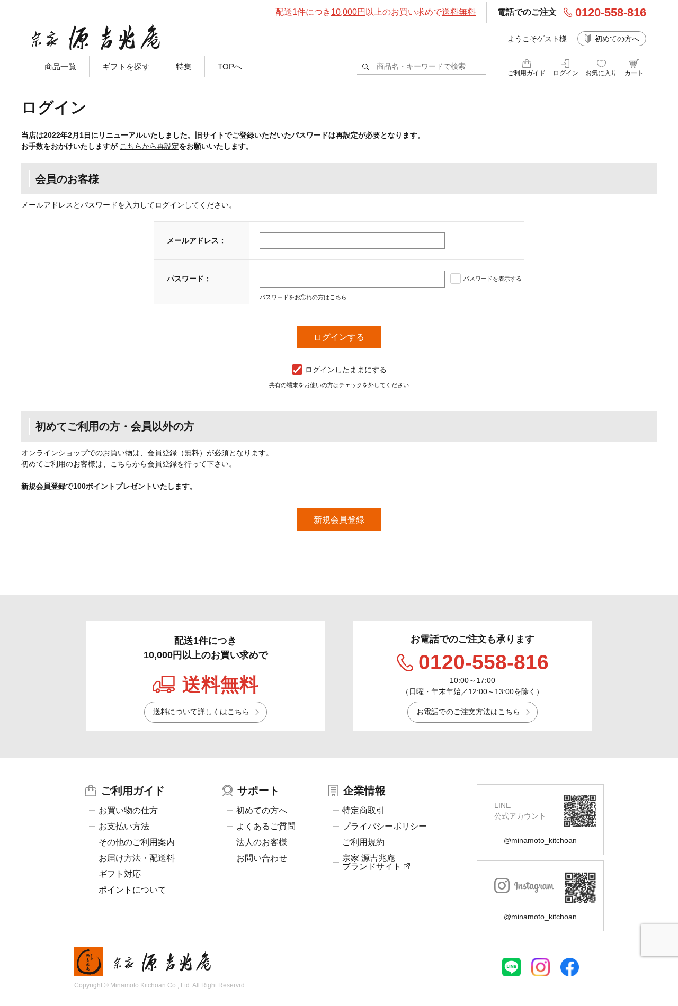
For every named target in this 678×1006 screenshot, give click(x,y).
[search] (365, 66)
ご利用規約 (363, 842)
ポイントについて (132, 890)
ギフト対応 (120, 874)
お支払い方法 (124, 826)
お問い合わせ (261, 858)
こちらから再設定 (149, 146)
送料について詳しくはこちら (201, 711)
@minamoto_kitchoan (540, 840)
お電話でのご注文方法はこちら (468, 711)
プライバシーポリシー (384, 826)
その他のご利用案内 (137, 842)
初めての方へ (617, 38)
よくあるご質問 (266, 826)
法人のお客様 (261, 842)
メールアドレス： (196, 240)
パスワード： (189, 278)
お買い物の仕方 (128, 810)
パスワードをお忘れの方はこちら (303, 297)
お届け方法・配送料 (137, 858)
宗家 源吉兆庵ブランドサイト (373, 862)
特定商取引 (363, 810)
